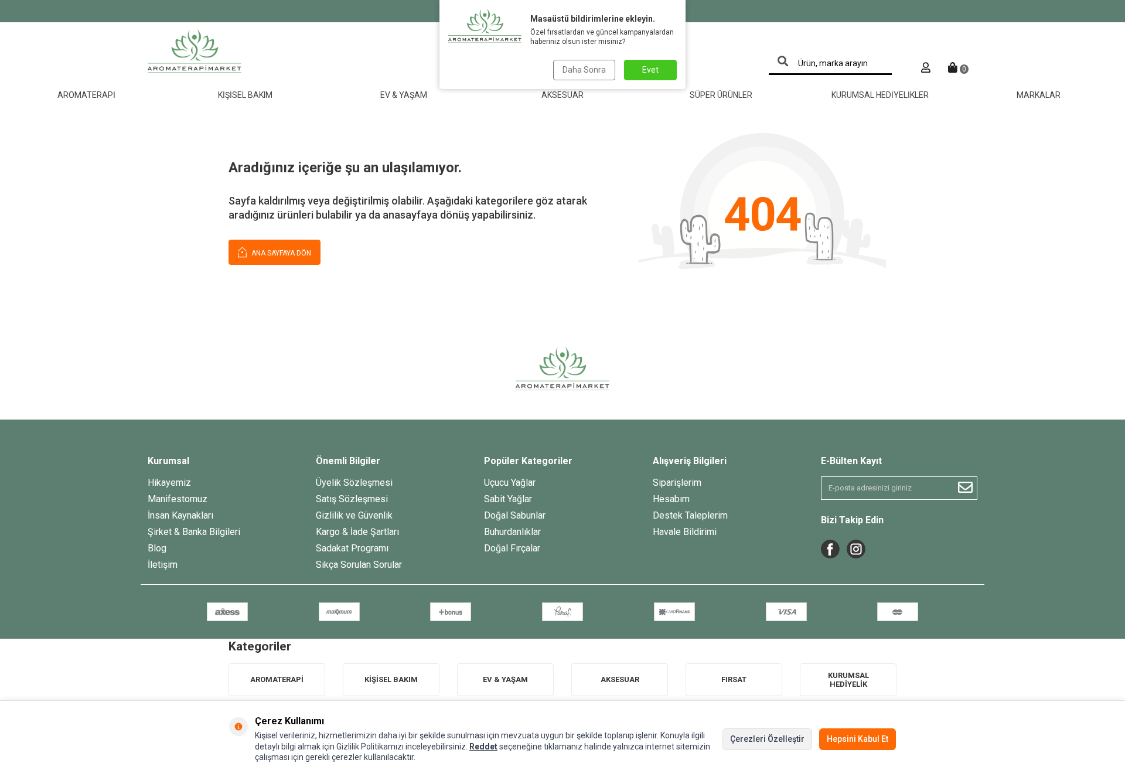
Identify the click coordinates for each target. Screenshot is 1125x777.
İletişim (163, 564)
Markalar (1039, 95)
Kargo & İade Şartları (357, 531)
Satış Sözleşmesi (352, 499)
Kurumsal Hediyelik (848, 680)
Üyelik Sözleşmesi (354, 482)
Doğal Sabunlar (515, 515)
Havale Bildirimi (685, 531)
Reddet (483, 746)
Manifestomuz (177, 499)
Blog (157, 548)
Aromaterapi (86, 95)
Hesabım (671, 499)
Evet (650, 69)
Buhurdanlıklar (512, 531)
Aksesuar (562, 95)
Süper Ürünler (721, 95)
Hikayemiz (169, 482)
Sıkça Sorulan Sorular (359, 564)
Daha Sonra (584, 69)
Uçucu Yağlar (510, 482)
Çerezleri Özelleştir (767, 739)
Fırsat (733, 679)
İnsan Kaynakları (180, 515)
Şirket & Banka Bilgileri (194, 531)
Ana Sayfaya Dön (280, 253)
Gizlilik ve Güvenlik (354, 515)
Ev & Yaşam (403, 95)
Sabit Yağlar (508, 499)
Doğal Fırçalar (512, 548)
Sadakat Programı (352, 548)
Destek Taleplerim (690, 515)
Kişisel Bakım (245, 95)
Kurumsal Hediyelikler (880, 95)
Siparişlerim (677, 482)
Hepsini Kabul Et (857, 739)
